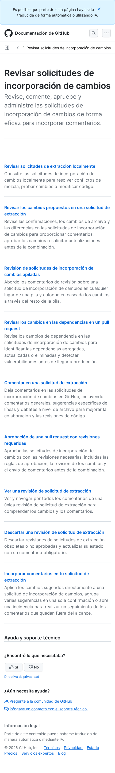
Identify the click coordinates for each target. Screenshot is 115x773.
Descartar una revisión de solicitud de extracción (54, 532)
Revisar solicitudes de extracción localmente (49, 166)
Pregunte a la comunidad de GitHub (41, 701)
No (36, 667)
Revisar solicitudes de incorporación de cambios (68, 48)
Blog (62, 753)
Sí (16, 667)
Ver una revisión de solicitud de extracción (47, 491)
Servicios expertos (37, 753)
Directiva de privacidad (21, 677)
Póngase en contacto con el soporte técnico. (49, 709)
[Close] (99, 9)
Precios (10, 753)
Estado (93, 747)
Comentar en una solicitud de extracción (45, 382)
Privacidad (73, 747)
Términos (52, 747)
